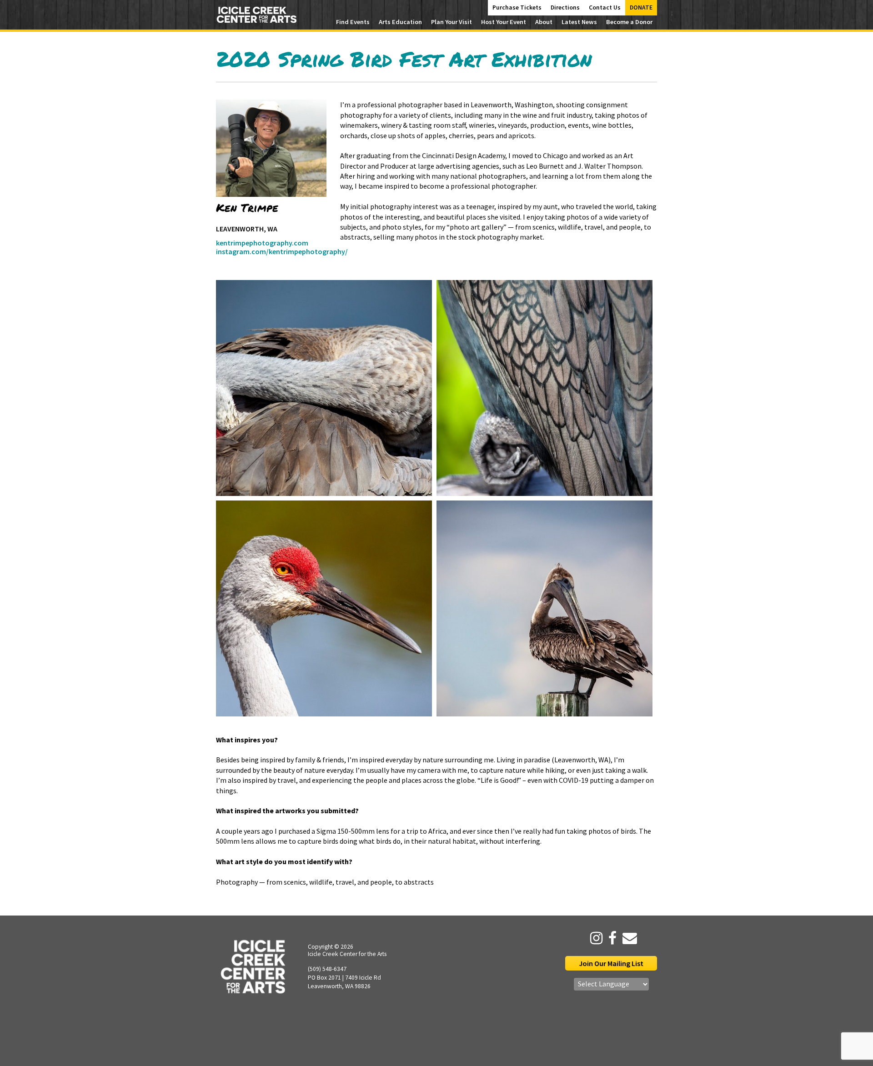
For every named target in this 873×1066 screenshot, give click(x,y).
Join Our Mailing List (611, 963)
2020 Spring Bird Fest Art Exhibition (404, 58)
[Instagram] (594, 938)
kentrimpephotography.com (262, 242)
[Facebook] (610, 938)
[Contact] (627, 938)
